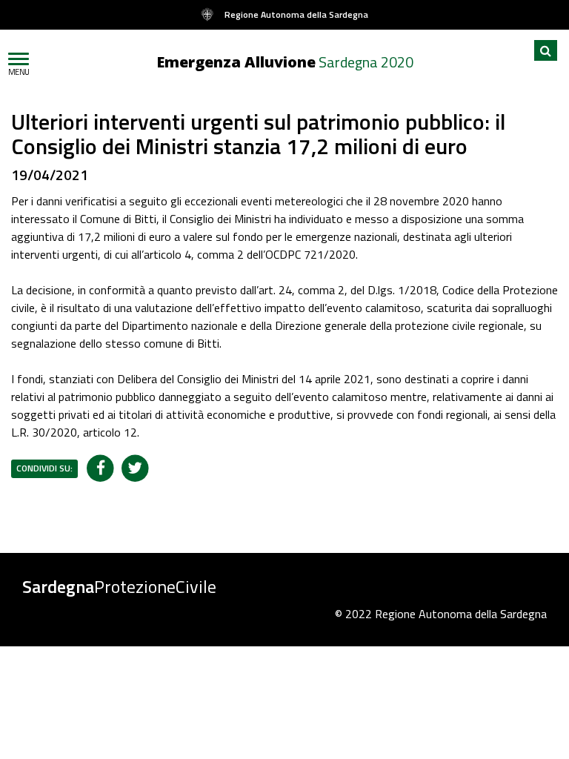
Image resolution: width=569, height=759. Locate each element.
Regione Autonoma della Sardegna (296, 14)
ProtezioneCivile (119, 586)
